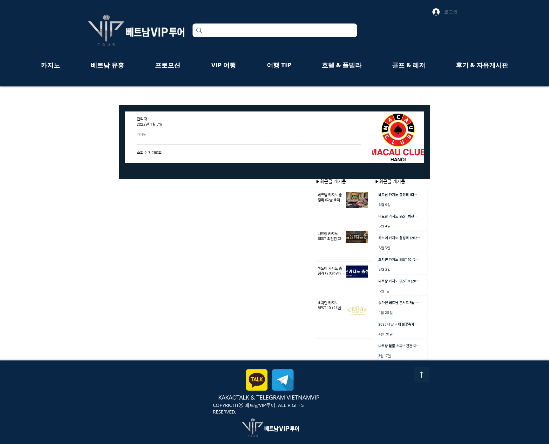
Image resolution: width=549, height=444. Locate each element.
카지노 (141, 134)
